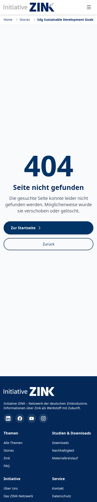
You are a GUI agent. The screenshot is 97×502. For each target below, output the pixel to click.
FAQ (7, 466)
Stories (25, 19)
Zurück (49, 244)
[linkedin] (8, 418)
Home (8, 19)
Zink (7, 458)
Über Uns (11, 488)
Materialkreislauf (65, 458)
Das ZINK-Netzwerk (18, 496)
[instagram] (43, 418)
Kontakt (58, 488)
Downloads (60, 443)
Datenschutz (61, 496)
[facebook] (19, 418)
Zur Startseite (23, 227)
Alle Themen (13, 443)
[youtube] (31, 418)
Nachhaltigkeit (63, 450)
